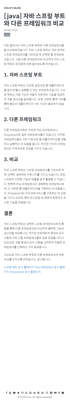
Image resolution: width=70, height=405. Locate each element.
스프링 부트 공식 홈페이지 (19, 267)
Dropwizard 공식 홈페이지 (25, 272)
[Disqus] (35, 333)
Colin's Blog (12, 8)
